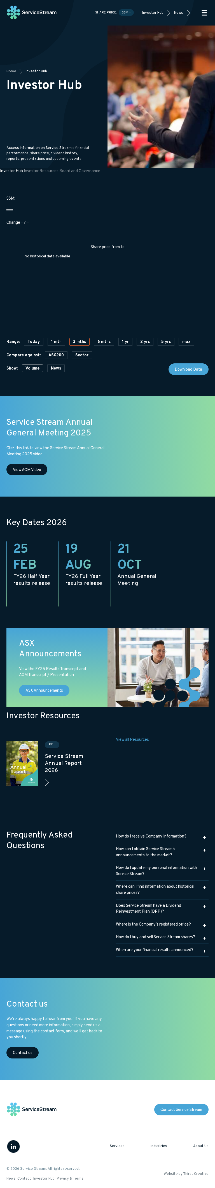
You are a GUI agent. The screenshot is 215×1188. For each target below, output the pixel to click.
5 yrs (166, 342)
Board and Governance (79, 171)
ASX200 (56, 355)
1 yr (125, 342)
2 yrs (145, 342)
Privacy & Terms (70, 1179)
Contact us (22, 1053)
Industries (159, 1146)
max (186, 342)
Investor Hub (152, 13)
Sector (81, 355)
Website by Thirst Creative (186, 1174)
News (178, 13)
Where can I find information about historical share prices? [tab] (155, 890)
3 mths (79, 342)
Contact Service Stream (181, 1110)
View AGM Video (27, 470)
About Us (201, 1146)
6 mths (104, 342)
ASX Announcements (44, 690)
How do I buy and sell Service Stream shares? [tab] (155, 937)
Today (33, 342)
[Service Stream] (31, 12)
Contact (24, 1179)
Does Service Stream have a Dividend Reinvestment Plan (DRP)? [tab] (148, 909)
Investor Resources (41, 171)
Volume (32, 368)
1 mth (56, 342)
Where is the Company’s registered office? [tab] (153, 924)
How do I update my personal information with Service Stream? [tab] (156, 871)
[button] (204, 12)
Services (117, 1146)
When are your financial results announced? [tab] (154, 950)
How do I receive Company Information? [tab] (151, 836)
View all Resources (132, 739)
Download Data (188, 369)
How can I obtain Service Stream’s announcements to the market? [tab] (145, 852)
